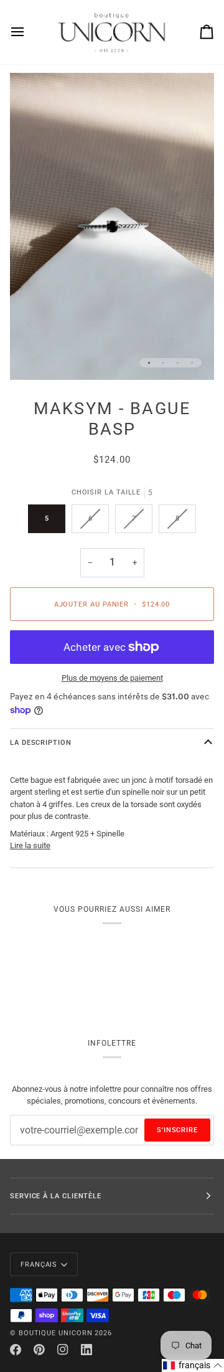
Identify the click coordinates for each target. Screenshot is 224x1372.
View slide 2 (163, 363)
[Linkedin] (86, 1349)
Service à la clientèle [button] (55, 1195)
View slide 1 (149, 363)
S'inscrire (177, 1129)
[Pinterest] (39, 1349)
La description (41, 742)
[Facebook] (15, 1349)
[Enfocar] (33, 356)
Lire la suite (30, 845)
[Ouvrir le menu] (28, 32)
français (39, 1264)
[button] (193, 1365)
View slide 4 (192, 363)
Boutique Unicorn (56, 1332)
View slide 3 (178, 363)
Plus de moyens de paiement (112, 678)
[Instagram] (62, 1349)
